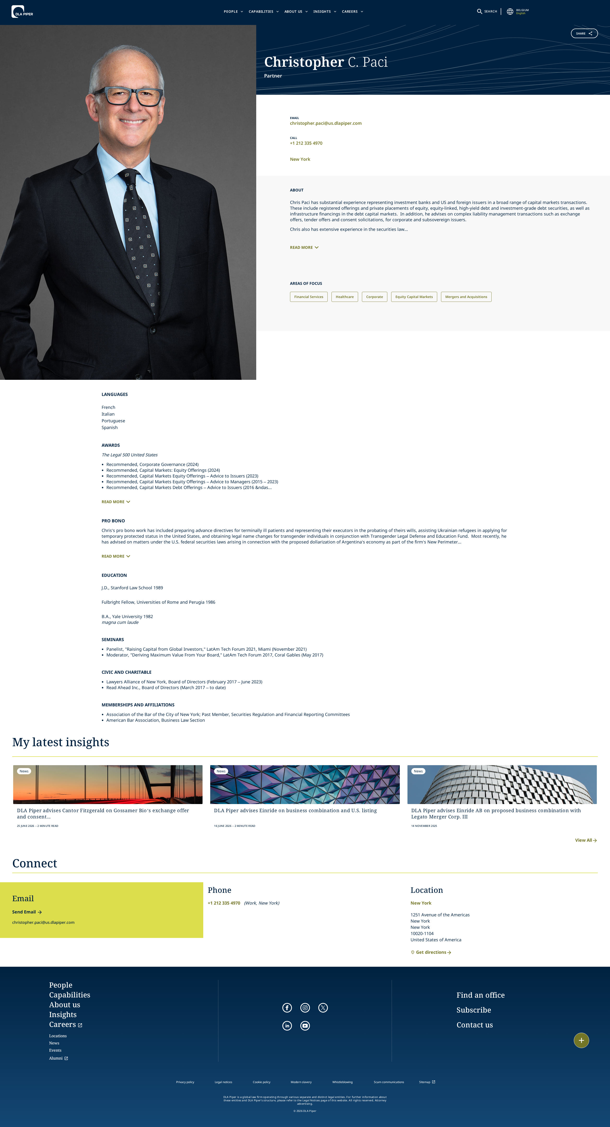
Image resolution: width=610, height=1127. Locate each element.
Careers (350, 11)
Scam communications (389, 1082)
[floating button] (581, 1040)
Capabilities (261, 11)
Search (490, 11)
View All (583, 840)
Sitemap (424, 1082)
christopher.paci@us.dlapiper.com (326, 123)
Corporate (374, 296)
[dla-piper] (23, 11)
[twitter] (323, 1008)
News (54, 1043)
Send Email (24, 912)
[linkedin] (287, 1026)
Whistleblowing (342, 1082)
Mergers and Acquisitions (466, 296)
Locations (58, 1035)
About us (294, 11)
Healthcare (345, 296)
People (231, 11)
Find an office (481, 995)
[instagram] (305, 1008)
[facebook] (287, 1008)
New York (300, 159)
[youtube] (305, 1026)
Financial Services (308, 296)
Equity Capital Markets (414, 296)
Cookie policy (261, 1082)
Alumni (56, 1058)
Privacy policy (185, 1082)
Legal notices (223, 1082)
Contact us (475, 1025)
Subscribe (474, 1010)
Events (55, 1050)
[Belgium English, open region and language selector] (510, 11)
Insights (322, 11)
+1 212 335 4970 (306, 143)
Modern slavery (301, 1082)
